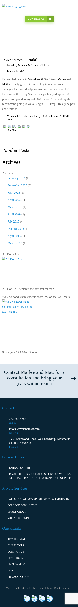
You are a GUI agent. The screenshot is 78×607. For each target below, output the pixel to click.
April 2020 (14, 214)
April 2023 (14, 199)
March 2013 (15, 243)
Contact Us (36, 18)
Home (13, 40)
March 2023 (15, 207)
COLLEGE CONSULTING (22, 505)
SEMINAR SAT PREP (20, 467)
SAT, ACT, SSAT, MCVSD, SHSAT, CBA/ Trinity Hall (40, 499)
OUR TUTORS (16, 545)
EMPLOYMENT (17, 564)
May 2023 (14, 192)
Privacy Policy (18, 576)
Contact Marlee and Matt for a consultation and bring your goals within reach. (34, 377)
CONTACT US (16, 551)
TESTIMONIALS (17, 539)
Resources (15, 558)
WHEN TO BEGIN (18, 518)
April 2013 (14, 236)
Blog (11, 570)
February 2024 (16, 178)
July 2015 (13, 221)
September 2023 (17, 185)
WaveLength (36, 79)
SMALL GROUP (17, 511)
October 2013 (16, 228)
